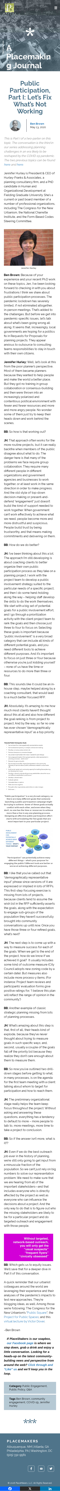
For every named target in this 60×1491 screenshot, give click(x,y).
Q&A (29, 1389)
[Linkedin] (50, 1489)
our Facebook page (20, 1343)
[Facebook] (10, 1489)
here (7, 164)
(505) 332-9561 (16, 1455)
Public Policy (17, 1389)
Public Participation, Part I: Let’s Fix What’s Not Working (30, 97)
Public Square (37, 1312)
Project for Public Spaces (21, 1317)
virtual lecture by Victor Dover (24, 1321)
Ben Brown (37, 123)
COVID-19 (32, 1402)
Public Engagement (34, 1386)
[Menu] (55, 7)
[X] (30, 1489)
